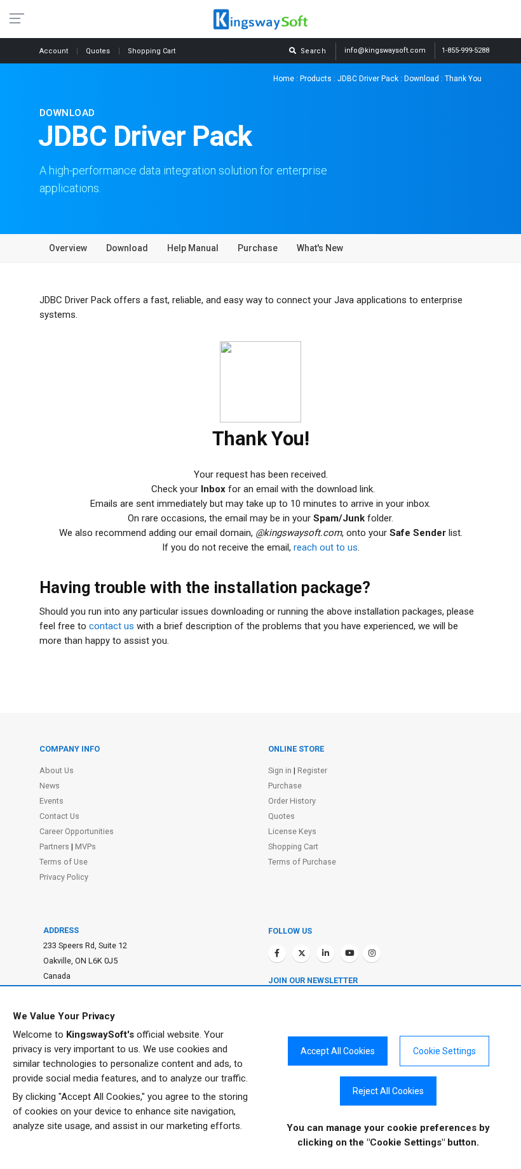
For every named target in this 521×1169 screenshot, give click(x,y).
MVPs (85, 846)
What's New (320, 248)
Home (283, 78)
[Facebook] (277, 953)
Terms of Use (63, 861)
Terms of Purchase (302, 861)
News (49, 785)
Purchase (258, 248)
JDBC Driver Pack (367, 78)
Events (51, 801)
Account (54, 51)
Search (311, 51)
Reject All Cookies (388, 1091)
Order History (292, 801)
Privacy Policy (63, 877)
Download (421, 78)
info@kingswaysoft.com (385, 50)
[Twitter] (301, 953)
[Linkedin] (325, 953)
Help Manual (193, 248)
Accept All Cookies (338, 1051)
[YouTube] (349, 953)
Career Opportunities (76, 831)
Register (312, 770)
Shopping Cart (293, 846)
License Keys (292, 831)
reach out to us (326, 547)
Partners (54, 846)
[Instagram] (372, 953)
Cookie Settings (444, 1051)
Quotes (99, 51)
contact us (111, 626)
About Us (56, 770)
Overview (68, 248)
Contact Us (59, 816)
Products (316, 78)
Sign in (280, 770)
